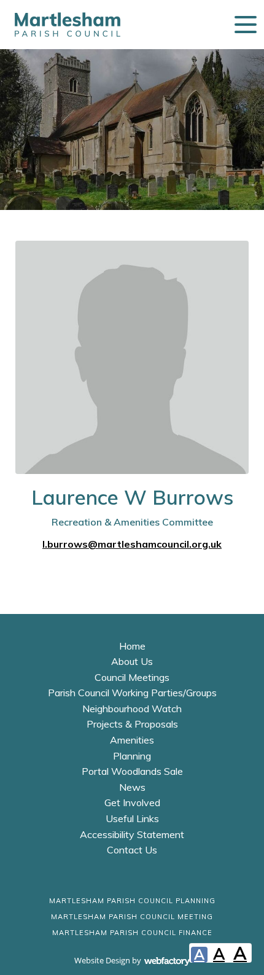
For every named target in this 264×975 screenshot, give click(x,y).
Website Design (102, 960)
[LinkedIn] (132, 880)
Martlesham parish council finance (132, 932)
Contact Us (132, 850)
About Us (132, 661)
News (132, 787)
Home (132, 646)
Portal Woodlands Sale (132, 771)
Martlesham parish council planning (132, 900)
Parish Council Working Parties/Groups (132, 692)
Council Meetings (132, 677)
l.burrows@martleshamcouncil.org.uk (132, 544)
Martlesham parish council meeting (132, 916)
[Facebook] (110, 880)
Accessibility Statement (132, 834)
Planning (132, 756)
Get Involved (132, 802)
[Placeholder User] (132, 357)
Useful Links (132, 818)
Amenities (132, 740)
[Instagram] (153, 880)
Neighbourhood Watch (132, 708)
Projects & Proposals (132, 724)
